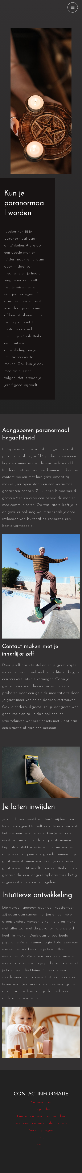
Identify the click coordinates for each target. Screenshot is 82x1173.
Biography (41, 1109)
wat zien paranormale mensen (41, 1123)
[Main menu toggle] (72, 7)
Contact (41, 1144)
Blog (41, 1137)
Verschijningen (41, 1130)
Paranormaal (41, 1102)
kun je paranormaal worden (41, 1116)
